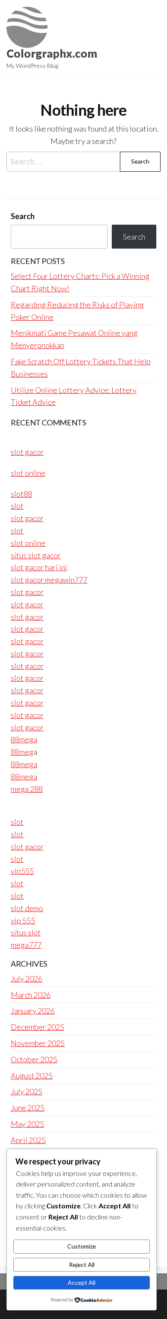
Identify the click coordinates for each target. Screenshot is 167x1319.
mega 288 (27, 789)
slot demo (27, 908)
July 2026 (26, 978)
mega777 (26, 945)
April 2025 (28, 1140)
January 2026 (33, 1010)
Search (23, 216)
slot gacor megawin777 (49, 579)
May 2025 (27, 1123)
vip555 (22, 871)
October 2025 (34, 1059)
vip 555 (23, 920)
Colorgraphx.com (51, 53)
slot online (28, 473)
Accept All (81, 1282)
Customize (81, 1246)
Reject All (82, 1264)
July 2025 (26, 1091)
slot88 (21, 493)
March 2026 (31, 995)
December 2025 (37, 1027)
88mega (24, 739)
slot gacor (27, 452)
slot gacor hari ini (39, 567)
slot (17, 505)
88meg (22, 751)
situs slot (26, 932)
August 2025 (32, 1075)
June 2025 (28, 1107)
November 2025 (38, 1043)
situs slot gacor (36, 555)
